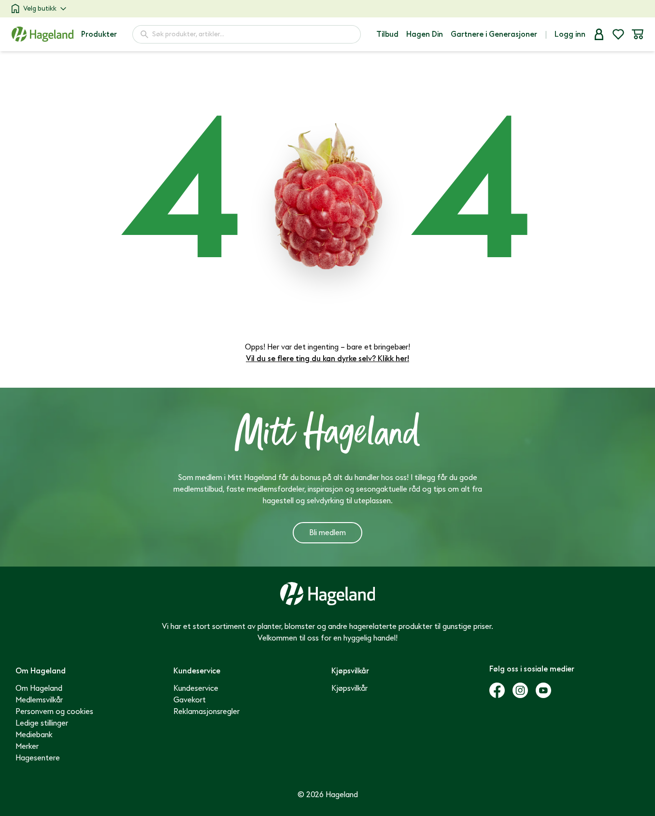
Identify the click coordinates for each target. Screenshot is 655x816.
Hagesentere (37, 758)
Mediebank (34, 734)
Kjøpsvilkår (349, 688)
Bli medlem (327, 532)
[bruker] (599, 34)
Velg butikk (40, 8)
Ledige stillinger (41, 723)
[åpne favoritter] (618, 34)
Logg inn (570, 34)
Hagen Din (424, 34)
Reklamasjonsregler (206, 711)
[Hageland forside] (42, 34)
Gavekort (189, 700)
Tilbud (387, 34)
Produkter (99, 34)
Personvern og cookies (54, 711)
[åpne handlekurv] (637, 34)
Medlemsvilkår (39, 700)
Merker (27, 746)
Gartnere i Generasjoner (494, 34)
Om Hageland (38, 688)
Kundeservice (195, 688)
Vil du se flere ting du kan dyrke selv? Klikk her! (327, 358)
